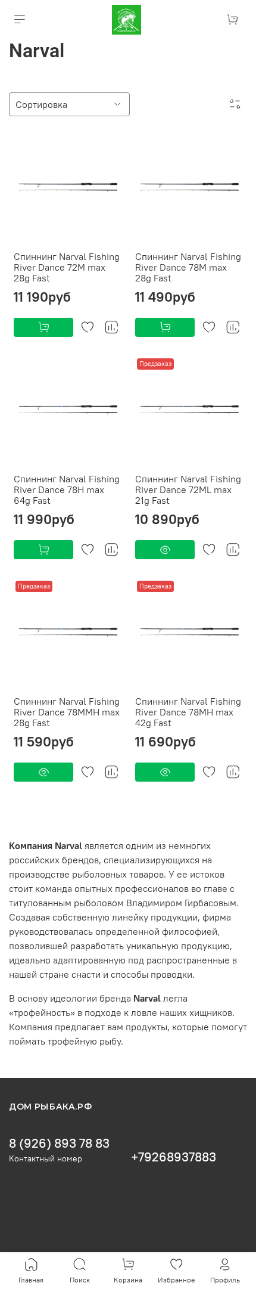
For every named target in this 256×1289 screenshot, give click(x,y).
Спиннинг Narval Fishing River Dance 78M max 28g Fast (188, 267)
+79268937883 (173, 1157)
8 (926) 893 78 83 (59, 1143)
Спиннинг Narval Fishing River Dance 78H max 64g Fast (67, 489)
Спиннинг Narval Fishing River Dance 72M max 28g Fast (67, 267)
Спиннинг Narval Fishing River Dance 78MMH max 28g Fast (67, 712)
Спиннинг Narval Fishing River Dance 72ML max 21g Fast (188, 489)
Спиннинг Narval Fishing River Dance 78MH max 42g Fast (188, 712)
